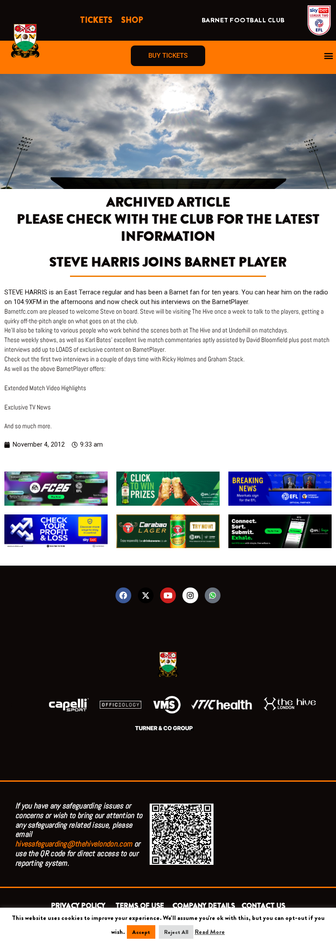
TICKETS (96, 20)
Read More (210, 932)
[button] (329, 56)
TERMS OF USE (141, 906)
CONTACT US (263, 906)
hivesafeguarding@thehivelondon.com (73, 844)
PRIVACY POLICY (80, 906)
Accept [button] (141, 932)
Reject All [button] (176, 932)
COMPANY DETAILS (203, 906)
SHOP (132, 20)
